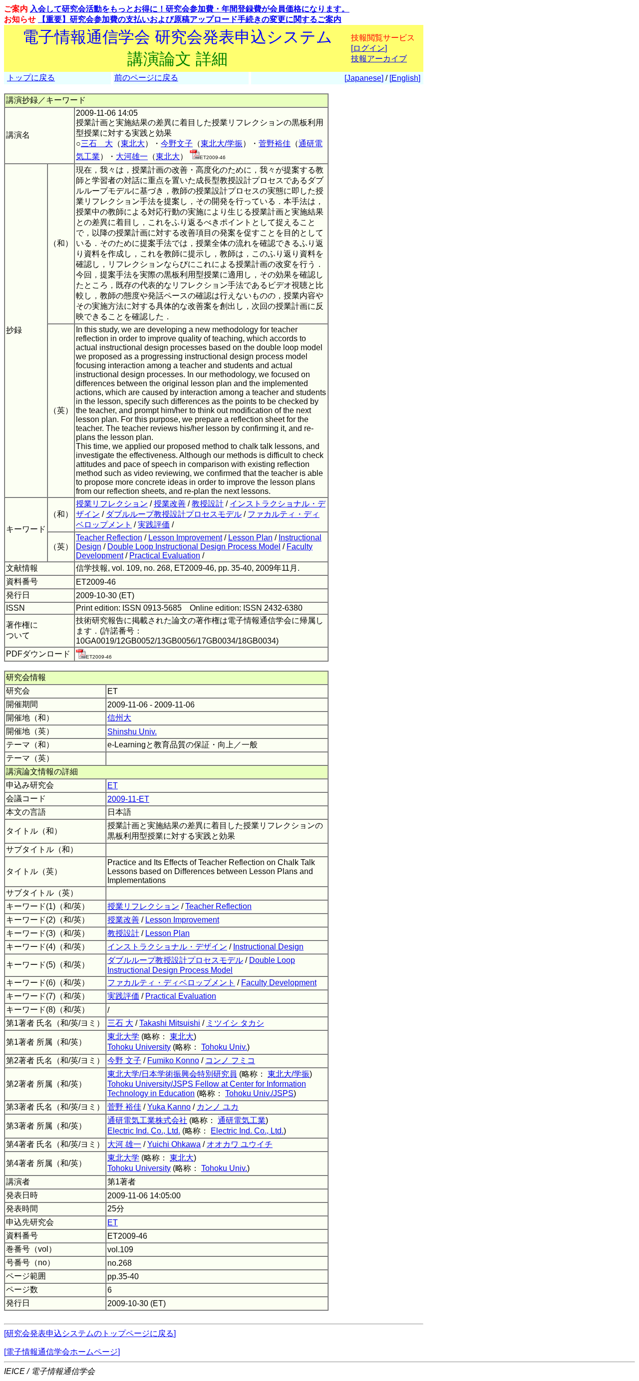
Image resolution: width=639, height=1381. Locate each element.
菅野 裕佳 (124, 1107)
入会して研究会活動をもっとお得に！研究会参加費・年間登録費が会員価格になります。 (189, 8)
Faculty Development (279, 982)
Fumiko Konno (173, 1060)
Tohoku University (139, 1047)
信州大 (119, 717)
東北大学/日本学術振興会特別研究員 (172, 1074)
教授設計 (208, 503)
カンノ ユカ (218, 1107)
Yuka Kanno (169, 1107)
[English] (404, 78)
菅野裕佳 (275, 143)
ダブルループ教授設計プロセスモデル (174, 514)
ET (112, 785)
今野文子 (177, 143)
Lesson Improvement (185, 537)
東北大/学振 (222, 143)
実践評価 (154, 524)
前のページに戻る (146, 77)
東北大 (133, 143)
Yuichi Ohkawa (174, 1144)
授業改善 (170, 503)
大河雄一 (132, 156)
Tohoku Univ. (224, 1047)
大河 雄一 (124, 1144)
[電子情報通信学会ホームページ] (62, 1352)
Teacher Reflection (109, 537)
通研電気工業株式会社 (147, 1120)
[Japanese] (363, 78)
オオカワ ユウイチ (240, 1144)
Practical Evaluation (164, 555)
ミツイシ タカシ (235, 1023)
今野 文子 (124, 1060)
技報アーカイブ (379, 58)
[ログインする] (195, 156)
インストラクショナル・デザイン (167, 946)
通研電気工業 (242, 1120)
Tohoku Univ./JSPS (259, 1093)
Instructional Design (268, 946)
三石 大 (97, 143)
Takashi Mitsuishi (169, 1023)
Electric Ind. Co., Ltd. (143, 1131)
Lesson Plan (250, 537)
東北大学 (123, 1036)
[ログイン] (369, 48)
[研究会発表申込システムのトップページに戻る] (90, 1333)
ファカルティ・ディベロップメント (171, 982)
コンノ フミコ (230, 1060)
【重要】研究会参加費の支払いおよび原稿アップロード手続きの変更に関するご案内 (189, 19)
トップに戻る (31, 77)
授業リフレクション (112, 503)
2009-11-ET (128, 799)
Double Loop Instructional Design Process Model (194, 546)
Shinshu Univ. (132, 731)
